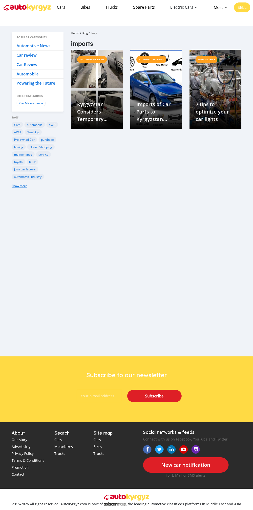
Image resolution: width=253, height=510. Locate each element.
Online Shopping (41, 147)
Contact (18, 474)
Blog (85, 33)
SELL (242, 7)
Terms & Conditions (28, 460)
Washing (33, 132)
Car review (27, 55)
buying (18, 147)
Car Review (27, 64)
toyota (18, 162)
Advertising (21, 446)
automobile (34, 125)
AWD (17, 132)
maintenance (23, 154)
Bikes (85, 7)
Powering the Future (36, 83)
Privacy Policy (23, 453)
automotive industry (28, 177)
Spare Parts (144, 7)
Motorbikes (63, 446)
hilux (32, 162)
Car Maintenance (31, 103)
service (43, 154)
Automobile (28, 74)
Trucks (111, 7)
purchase (47, 139)
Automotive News (33, 45)
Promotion (20, 467)
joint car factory (25, 169)
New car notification (185, 465)
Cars (61, 7)
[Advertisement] (37, 277)
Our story (19, 439)
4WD (52, 125)
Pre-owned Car (24, 139)
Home (75, 33)
